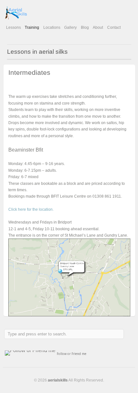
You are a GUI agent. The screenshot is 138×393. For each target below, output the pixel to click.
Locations (51, 27)
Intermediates (29, 72)
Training (32, 27)
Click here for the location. (31, 209)
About (98, 27)
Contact (114, 27)
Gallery (70, 27)
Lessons (13, 27)
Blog (85, 27)
